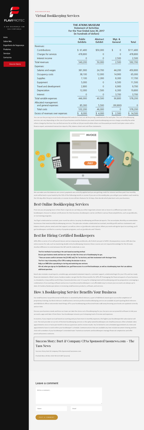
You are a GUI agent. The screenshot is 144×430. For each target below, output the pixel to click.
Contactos (7, 57)
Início (5, 37)
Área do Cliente (15, 64)
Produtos (7, 49)
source (66, 355)
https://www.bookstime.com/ (70, 280)
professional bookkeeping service (92, 300)
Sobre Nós (7, 41)
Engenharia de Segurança (13, 45)
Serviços (6, 53)
